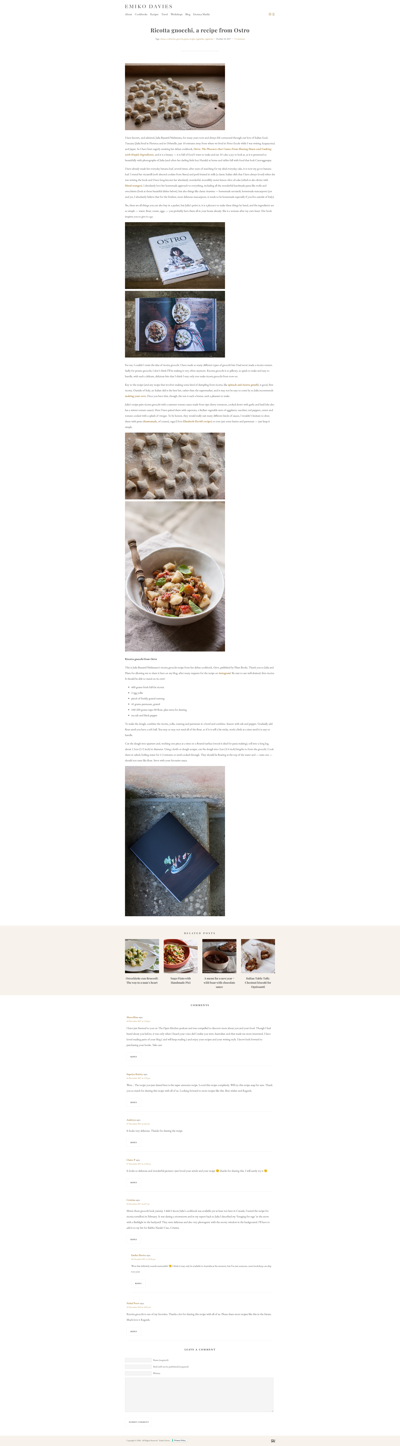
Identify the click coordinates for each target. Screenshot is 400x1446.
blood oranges (133, 185)
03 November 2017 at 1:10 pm (138, 1021)
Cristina (131, 1200)
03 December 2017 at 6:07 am (138, 1204)
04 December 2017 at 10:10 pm (143, 1259)
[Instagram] (270, 14)
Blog (187, 14)
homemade (150, 421)
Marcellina (132, 1017)
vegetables (200, 38)
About (128, 14)
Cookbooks (141, 14)
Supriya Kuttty (135, 1074)
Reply (133, 1056)
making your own (135, 396)
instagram (224, 673)
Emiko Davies (138, 1255)
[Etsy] (273, 14)
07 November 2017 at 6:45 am (138, 1123)
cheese (162, 38)
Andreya (131, 1120)
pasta (186, 38)
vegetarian (209, 38)
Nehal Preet (133, 1303)
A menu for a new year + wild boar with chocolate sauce (219, 982)
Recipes (154, 14)
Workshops (176, 14)
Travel (164, 14)
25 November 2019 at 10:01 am (139, 1307)
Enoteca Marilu (201, 14)
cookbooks (171, 38)
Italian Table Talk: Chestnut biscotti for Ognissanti (258, 982)
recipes (192, 38)
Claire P (131, 1160)
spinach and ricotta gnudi (243, 384)
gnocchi (180, 38)
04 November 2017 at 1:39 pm (138, 1078)
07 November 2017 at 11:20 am (139, 1163)
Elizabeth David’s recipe (197, 421)
